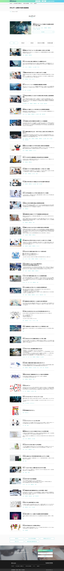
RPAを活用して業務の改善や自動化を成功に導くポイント (34, 362)
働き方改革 (45, 103)
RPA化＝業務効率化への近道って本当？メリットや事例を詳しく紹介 (36, 326)
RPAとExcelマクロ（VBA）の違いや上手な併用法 (32, 444)
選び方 (30, 138)
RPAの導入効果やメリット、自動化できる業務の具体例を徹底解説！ (35, 514)
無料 (37, 173)
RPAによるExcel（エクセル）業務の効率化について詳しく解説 (34, 338)
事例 (38, 103)
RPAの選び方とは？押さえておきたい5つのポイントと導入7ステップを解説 (37, 240)
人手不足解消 (25, 103)
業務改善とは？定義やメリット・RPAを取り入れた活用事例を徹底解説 (36, 109)
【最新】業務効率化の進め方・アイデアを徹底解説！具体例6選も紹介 (36, 214)
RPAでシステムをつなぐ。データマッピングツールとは (33, 396)
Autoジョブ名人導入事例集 (32, 538)
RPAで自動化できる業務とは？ (18, 3)
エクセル (42, 27)
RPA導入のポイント (26, 385)
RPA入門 (11, 3)
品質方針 (17, 569)
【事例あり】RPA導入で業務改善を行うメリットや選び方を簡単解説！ (36, 374)
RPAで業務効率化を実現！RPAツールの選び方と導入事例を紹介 (35, 301)
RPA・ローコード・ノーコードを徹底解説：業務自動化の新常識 (34, 84)
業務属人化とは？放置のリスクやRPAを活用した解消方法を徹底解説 (36, 145)
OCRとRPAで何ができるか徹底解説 (29, 478)
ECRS (23, 114)
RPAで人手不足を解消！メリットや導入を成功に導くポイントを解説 (35, 193)
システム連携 (29, 90)
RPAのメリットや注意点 (41, 42)
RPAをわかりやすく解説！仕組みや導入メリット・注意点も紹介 (34, 251)
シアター (31, 3)
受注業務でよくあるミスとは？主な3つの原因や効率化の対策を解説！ (36, 227)
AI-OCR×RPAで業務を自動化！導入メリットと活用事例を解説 (35, 275)
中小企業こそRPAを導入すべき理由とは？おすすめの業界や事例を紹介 (36, 181)
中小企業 (41, 103)
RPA (39, 27)
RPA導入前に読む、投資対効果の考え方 (32, 541)
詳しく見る (43, 31)
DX (23, 90)
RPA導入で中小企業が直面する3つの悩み (31, 502)
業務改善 (45, 27)
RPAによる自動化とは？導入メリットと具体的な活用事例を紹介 (35, 287)
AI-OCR (34, 27)
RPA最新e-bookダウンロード (47, 538)
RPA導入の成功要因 (26, 3)
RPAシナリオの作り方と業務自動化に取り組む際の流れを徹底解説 (35, 157)
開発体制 (33, 138)
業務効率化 (49, 27)
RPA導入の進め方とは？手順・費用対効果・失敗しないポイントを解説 (36, 456)
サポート (45, 258)
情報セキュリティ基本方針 (22, 569)
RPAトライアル (17, 541)
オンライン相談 (45, 553)
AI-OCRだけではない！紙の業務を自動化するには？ (32, 348)
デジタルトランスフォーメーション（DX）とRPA (31, 420)
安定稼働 (26, 138)
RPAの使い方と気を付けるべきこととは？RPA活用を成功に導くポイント (36, 311)
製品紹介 (35, 3)
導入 (23, 139)
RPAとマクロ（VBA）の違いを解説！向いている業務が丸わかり (34, 61)
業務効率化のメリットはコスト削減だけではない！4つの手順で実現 (35, 431)
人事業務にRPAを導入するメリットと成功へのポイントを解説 (34, 72)
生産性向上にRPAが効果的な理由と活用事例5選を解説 (33, 203)
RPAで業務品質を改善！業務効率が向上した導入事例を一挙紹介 (35, 490)
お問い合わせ (38, 1)
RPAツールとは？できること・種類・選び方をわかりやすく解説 (34, 467)
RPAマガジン (27, 412)
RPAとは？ (22, 42)
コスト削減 (37, 114)
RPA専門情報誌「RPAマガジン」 (29, 410)
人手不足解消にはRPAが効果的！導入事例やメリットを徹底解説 (35, 121)
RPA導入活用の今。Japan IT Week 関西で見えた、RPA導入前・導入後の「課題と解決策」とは (32, 264)
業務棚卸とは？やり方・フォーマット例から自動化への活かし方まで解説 (36, 50)
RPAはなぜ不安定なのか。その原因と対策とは (31, 525)
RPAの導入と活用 (50, 42)
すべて (14, 42)
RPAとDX (32, 42)
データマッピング (32, 403)
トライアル (35, 150)
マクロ (45, 294)
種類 (29, 472)
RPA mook (13, 563)
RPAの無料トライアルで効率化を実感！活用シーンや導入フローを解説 (36, 168)
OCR (36, 27)
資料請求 (44, 1)
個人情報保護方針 (13, 569)
